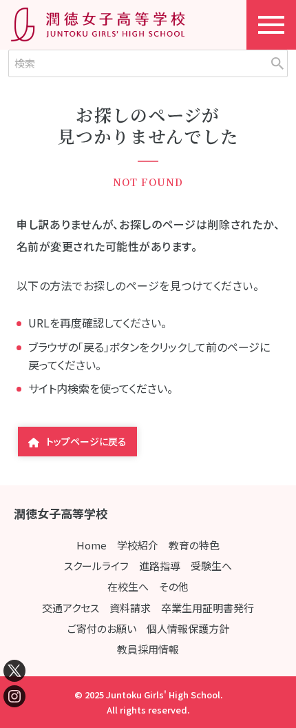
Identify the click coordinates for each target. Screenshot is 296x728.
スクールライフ (96, 565)
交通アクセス (70, 608)
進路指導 (159, 565)
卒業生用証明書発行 (207, 608)
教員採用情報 (148, 649)
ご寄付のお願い (101, 628)
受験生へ (211, 565)
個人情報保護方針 (188, 628)
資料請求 (130, 608)
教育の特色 (194, 545)
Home (91, 545)
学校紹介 (137, 545)
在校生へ (128, 586)
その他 (174, 586)
